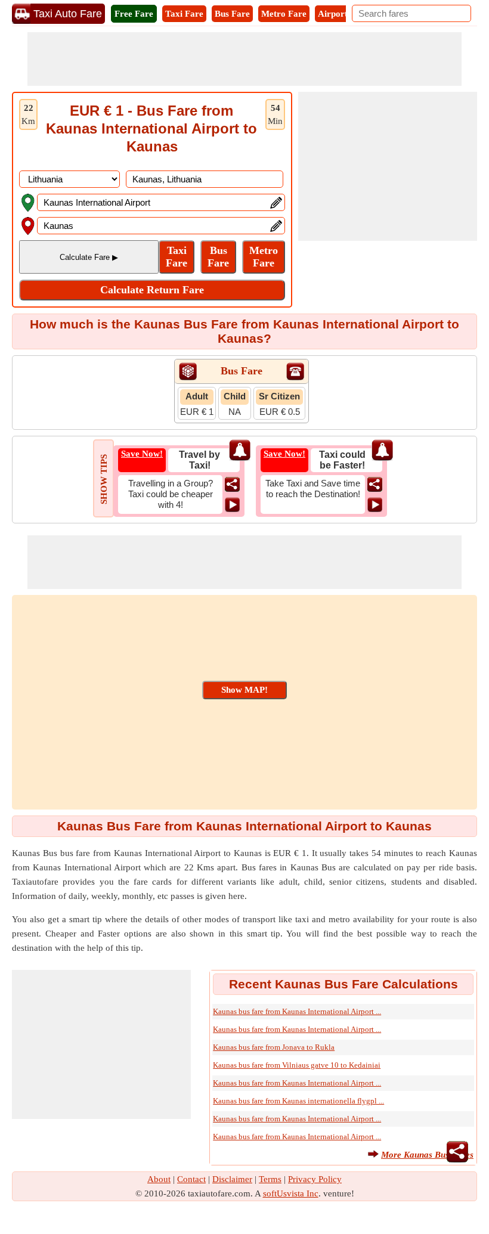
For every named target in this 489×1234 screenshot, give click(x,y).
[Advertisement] (244, 59)
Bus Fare (232, 13)
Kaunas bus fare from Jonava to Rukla (274, 1047)
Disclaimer (232, 1179)
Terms (270, 1179)
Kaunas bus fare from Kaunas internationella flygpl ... (298, 1100)
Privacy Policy (315, 1179)
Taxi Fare (184, 13)
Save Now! (142, 453)
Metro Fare (284, 13)
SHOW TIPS (104, 479)
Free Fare (133, 13)
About (159, 1179)
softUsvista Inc (290, 1193)
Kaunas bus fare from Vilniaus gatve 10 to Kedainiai (296, 1065)
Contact (191, 1179)
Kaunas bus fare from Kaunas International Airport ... (297, 1011)
